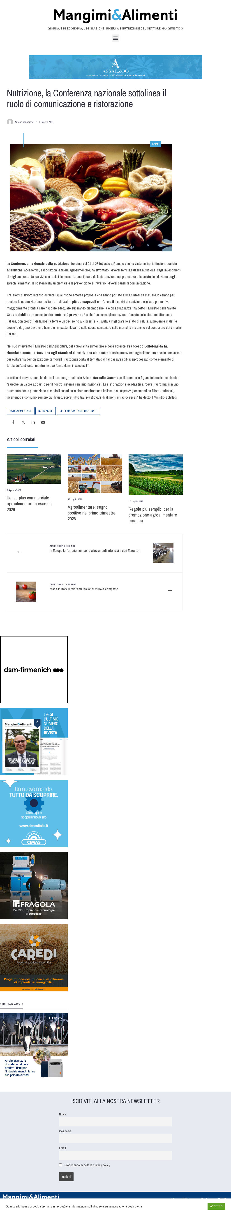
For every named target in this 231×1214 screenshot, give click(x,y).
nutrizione (45, 411)
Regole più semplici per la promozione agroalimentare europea (153, 515)
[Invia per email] (43, 422)
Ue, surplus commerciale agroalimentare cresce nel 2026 (30, 503)
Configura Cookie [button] (193, 1206)
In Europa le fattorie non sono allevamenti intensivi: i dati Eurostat (94, 548)
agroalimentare (21, 411)
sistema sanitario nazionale (78, 411)
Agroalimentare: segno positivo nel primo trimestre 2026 (92, 513)
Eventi (155, 143)
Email (62, 1148)
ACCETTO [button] (216, 1206)
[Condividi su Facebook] (13, 422)
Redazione (28, 122)
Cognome (65, 1131)
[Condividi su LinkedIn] (33, 422)
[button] (115, 38)
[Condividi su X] (23, 422)
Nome (62, 1114)
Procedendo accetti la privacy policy (87, 1165)
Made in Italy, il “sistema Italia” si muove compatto (84, 587)
